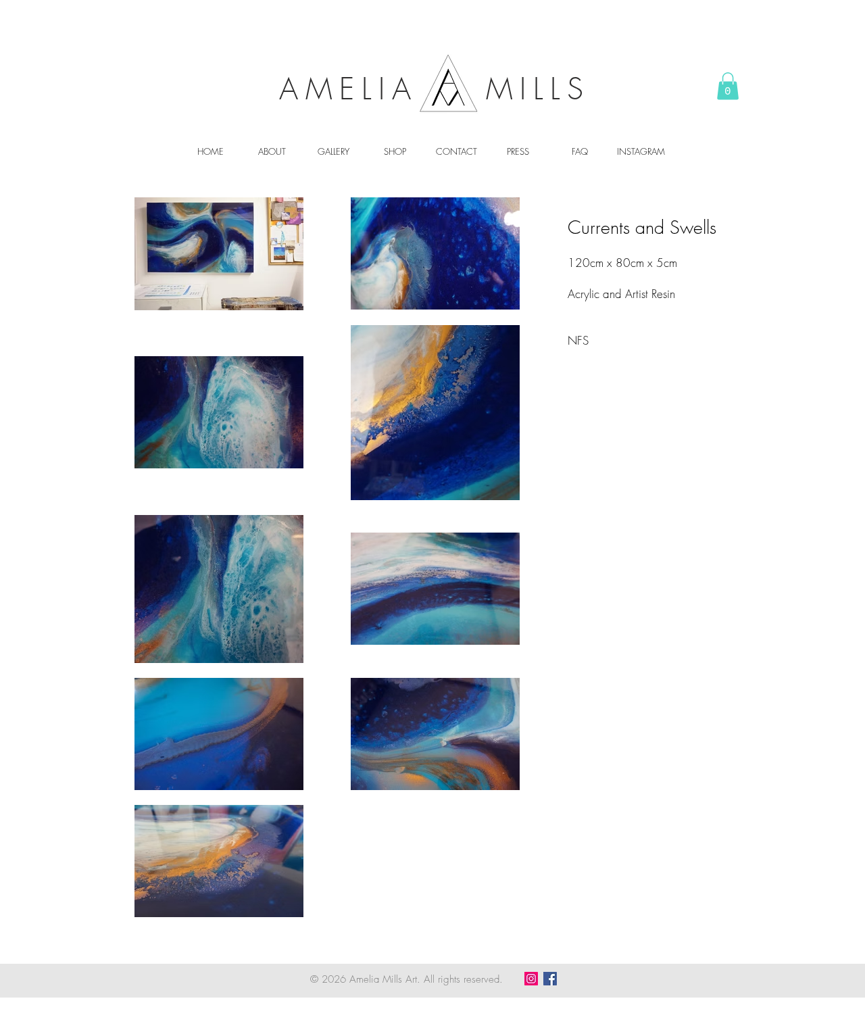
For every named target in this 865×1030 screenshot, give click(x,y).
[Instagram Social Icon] (531, 978)
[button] (727, 86)
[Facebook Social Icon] (550, 978)
